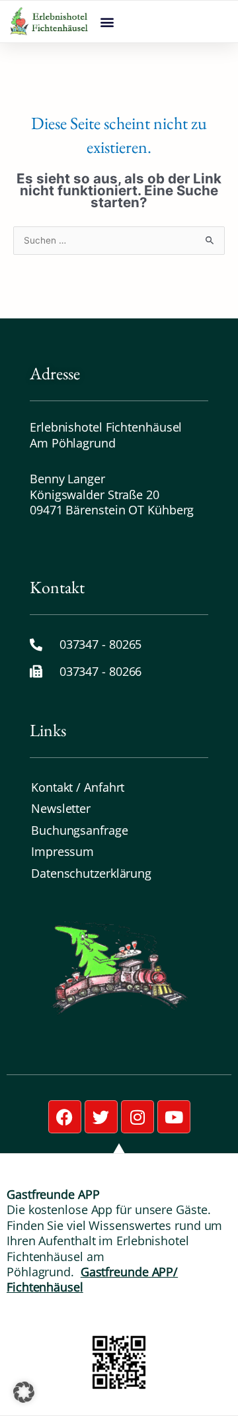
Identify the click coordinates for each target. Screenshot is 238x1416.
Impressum (62, 851)
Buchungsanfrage (79, 830)
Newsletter (61, 808)
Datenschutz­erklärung (91, 873)
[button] (107, 21)
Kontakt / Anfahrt (77, 787)
